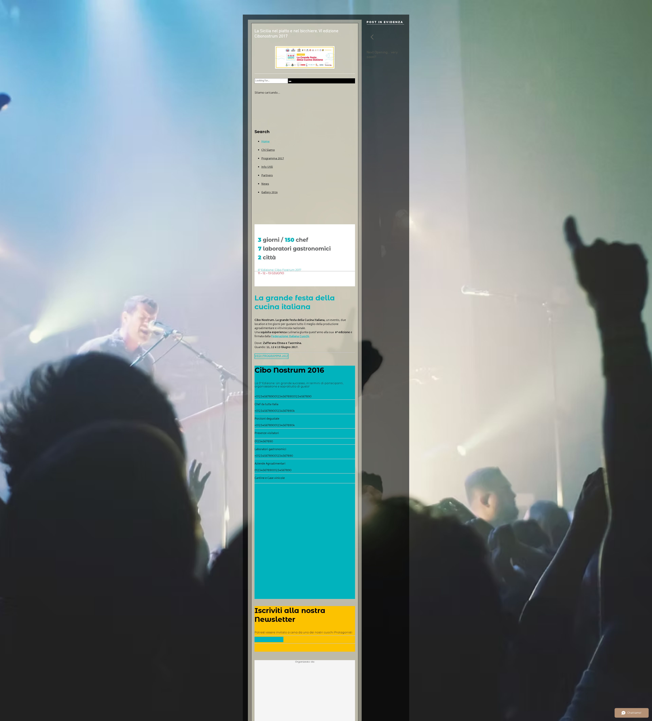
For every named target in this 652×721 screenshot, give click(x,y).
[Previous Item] (372, 37)
